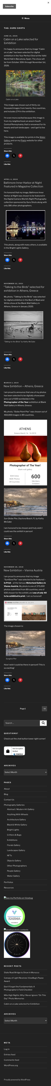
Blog (6, 794)
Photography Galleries (14, 805)
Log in (7, 1049)
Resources (9, 888)
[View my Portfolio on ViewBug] (18, 898)
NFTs (9, 855)
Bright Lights (13, 830)
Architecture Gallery (16, 819)
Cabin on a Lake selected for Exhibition (22, 1004)
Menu (26, 18)
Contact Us (9, 800)
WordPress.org (11, 1065)
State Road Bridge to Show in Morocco (21, 972)
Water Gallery (13, 876)
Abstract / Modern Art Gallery (20, 809)
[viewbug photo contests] (14, 926)
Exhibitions (12, 840)
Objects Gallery (14, 860)
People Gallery (13, 871)
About (7, 789)
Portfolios (8, 882)
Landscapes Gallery (16, 850)
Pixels (23, 140)
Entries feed (9, 1054)
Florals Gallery (13, 845)
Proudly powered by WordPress (17, 1079)
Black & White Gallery (17, 825)
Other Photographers (17, 866)
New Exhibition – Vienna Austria (23, 570)
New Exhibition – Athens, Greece (23, 386)
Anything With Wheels (17, 814)
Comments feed (11, 1060)
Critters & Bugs (14, 835)
